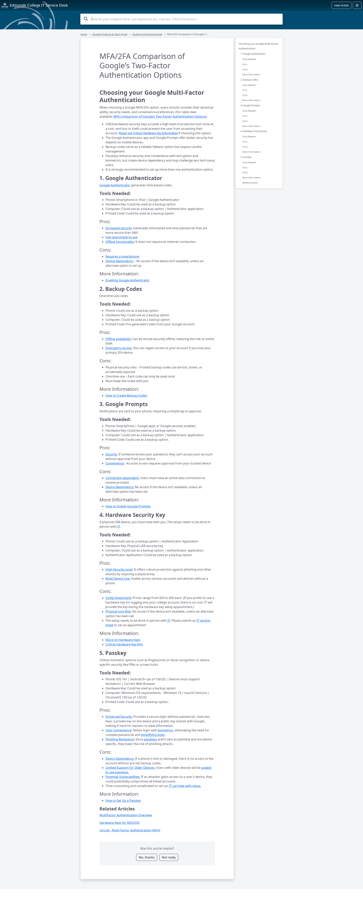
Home (83, 34)
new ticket (341, 5)
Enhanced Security (118, 717)
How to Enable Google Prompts (128, 506)
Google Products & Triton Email (109, 34)
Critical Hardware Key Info (124, 644)
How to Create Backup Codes (126, 395)
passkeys (150, 739)
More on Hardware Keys (122, 640)
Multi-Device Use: (117, 578)
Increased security (118, 228)
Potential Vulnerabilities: (122, 777)
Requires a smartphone (122, 256)
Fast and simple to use (121, 237)
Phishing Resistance (119, 739)
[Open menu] (357, 5)
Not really (169, 857)
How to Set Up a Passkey (123, 800)
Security (111, 454)
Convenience (114, 463)
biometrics (165, 730)
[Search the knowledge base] (85, 19)
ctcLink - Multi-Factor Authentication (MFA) (129, 830)
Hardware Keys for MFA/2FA (119, 823)
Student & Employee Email (147, 34)
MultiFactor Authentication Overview (125, 815)
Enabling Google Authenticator (127, 280)
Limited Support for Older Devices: (130, 768)
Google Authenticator (114, 185)
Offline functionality (119, 242)
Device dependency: (119, 487)
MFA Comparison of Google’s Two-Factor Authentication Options (159, 116)
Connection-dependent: (122, 478)
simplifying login (153, 735)
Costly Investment (118, 598)
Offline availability (118, 339)
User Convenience (118, 730)
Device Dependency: (119, 759)
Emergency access (118, 348)
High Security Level (119, 569)
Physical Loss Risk (118, 611)
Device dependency (119, 261)
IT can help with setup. (185, 786)
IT (118, 526)
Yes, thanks (147, 857)
